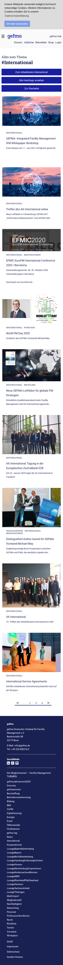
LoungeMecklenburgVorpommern (24, 868)
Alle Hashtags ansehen (31, 80)
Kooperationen (14, 844)
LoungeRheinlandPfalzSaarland (22, 880)
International (13, 840)
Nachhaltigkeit (14, 904)
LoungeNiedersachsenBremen (22, 872)
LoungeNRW (13, 876)
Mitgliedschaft (14, 900)
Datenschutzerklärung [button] (17, 15)
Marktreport (13, 896)
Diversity (11, 785)
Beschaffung (13, 793)
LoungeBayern (14, 852)
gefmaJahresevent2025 (19, 781)
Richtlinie (11, 923)
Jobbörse (29, 42)
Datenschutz (13, 951)
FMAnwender (13, 825)
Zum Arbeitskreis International (31, 72)
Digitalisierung (14, 813)
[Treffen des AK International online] (31, 184)
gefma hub (55, 36)
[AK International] (31, 586)
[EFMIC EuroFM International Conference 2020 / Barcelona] (31, 241)
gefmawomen (14, 789)
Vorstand (11, 931)
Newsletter (41, 42)
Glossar (18, 42)
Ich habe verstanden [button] (17, 23)
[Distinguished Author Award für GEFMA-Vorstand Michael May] (31, 509)
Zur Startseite (31, 88)
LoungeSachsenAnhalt (18, 888)
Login (58, 42)
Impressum (12, 946)
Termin (10, 927)
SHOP (10, 941)
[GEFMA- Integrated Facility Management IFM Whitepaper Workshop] (31, 113)
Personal (11, 912)
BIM (9, 805)
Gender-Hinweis (15, 957)
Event (10, 821)
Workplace (12, 935)
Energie (11, 817)
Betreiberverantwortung (19, 797)
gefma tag (12, 833)
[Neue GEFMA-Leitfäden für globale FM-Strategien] (31, 366)
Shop (51, 42)
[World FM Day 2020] (31, 309)
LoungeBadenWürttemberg (20, 848)
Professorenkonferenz (18, 915)
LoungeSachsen (15, 884)
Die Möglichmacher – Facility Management (29, 773)
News (10, 837)
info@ (22, 745)
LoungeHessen (14, 864)
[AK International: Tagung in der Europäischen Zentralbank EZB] (31, 436)
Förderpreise (13, 829)
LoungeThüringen (15, 892)
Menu (3, 36)
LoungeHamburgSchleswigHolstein (25, 860)
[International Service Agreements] (31, 653)
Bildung (10, 801)
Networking (13, 908)
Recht (10, 919)
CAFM (10, 809)
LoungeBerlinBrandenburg (20, 856)
